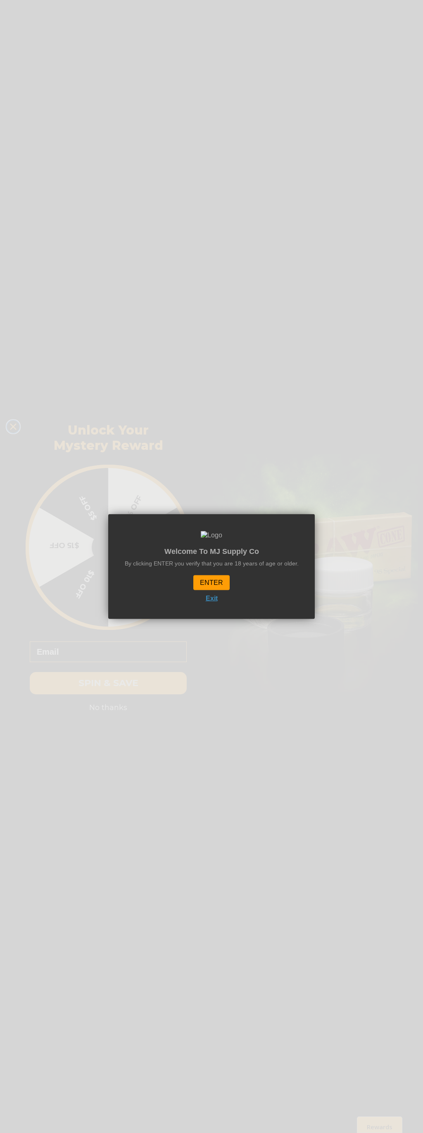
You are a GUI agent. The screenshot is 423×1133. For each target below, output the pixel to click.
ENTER (211, 582)
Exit (212, 598)
